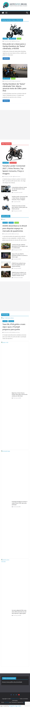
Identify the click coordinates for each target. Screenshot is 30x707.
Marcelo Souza (16, 41)
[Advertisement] (15, 125)
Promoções (11, 321)
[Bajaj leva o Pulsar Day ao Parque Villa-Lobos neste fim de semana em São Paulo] (6, 395)
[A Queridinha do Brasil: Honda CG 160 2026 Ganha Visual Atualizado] (6, 190)
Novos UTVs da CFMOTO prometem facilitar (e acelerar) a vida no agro (20, 255)
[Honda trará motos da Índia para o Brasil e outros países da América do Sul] (6, 208)
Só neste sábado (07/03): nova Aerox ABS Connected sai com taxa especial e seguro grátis (19, 612)
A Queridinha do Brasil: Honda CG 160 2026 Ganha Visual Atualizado (19, 189)
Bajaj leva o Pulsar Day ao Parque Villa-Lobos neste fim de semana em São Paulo (19, 394)
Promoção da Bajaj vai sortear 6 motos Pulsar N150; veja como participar (19, 503)
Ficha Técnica (5, 162)
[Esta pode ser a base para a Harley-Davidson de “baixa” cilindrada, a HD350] (15, 31)
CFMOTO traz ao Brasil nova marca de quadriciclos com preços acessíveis (18, 265)
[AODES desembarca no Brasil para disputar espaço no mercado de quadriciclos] (15, 219)
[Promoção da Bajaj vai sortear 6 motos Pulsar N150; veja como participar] (6, 504)
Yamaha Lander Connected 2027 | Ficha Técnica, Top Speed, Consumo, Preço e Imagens (13, 170)
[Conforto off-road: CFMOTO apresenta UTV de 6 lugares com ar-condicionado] (6, 247)
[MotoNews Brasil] (3, 12)
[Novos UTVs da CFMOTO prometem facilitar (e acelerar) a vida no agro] (6, 256)
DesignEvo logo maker (15, 706)
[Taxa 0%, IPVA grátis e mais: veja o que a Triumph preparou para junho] (15, 318)
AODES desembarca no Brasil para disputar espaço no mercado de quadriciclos (14, 228)
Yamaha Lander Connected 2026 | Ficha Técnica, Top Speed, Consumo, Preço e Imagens (20, 198)
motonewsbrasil (17, 81)
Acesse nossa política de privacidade (12, 682)
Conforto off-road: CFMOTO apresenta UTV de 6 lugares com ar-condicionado (20, 246)
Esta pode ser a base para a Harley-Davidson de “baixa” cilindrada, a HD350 (14, 46)
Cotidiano (5, 38)
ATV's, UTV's (5, 222)
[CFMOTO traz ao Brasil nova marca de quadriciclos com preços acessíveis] (6, 266)
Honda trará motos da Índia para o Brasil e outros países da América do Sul (19, 207)
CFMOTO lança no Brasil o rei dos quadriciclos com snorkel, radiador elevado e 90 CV (19, 274)
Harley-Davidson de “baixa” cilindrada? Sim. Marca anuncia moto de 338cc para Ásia (14, 87)
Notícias (19, 38)
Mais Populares (13, 162)
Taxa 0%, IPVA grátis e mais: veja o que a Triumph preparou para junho (13, 327)
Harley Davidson (12, 38)
